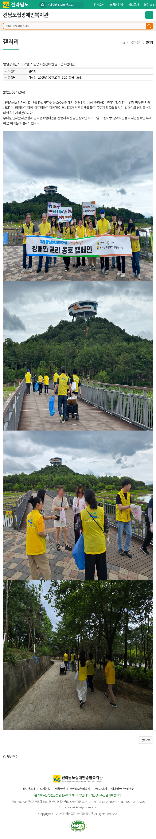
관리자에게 (100, 789)
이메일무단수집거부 (122, 789)
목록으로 (145, 740)
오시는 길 (45, 789)
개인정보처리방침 (80, 789)
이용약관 (60, 789)
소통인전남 (116, 5)
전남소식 (99, 5)
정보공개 (133, 5)
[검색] (149, 26)
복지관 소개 (28, 789)
